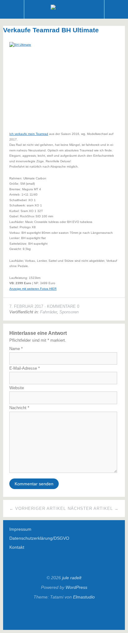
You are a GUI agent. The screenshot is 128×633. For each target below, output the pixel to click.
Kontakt (16, 547)
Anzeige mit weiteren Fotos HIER (33, 288)
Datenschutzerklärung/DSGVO (39, 538)
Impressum (20, 529)
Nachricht (19, 407)
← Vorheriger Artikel (37, 508)
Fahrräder (48, 312)
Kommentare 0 (63, 306)
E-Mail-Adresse (24, 368)
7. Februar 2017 (26, 306)
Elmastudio (84, 596)
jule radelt (71, 577)
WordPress (76, 587)
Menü (12, 9)
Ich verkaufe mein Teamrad (28, 134)
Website (16, 388)
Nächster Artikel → (93, 508)
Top (64, 614)
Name (16, 348)
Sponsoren (69, 312)
